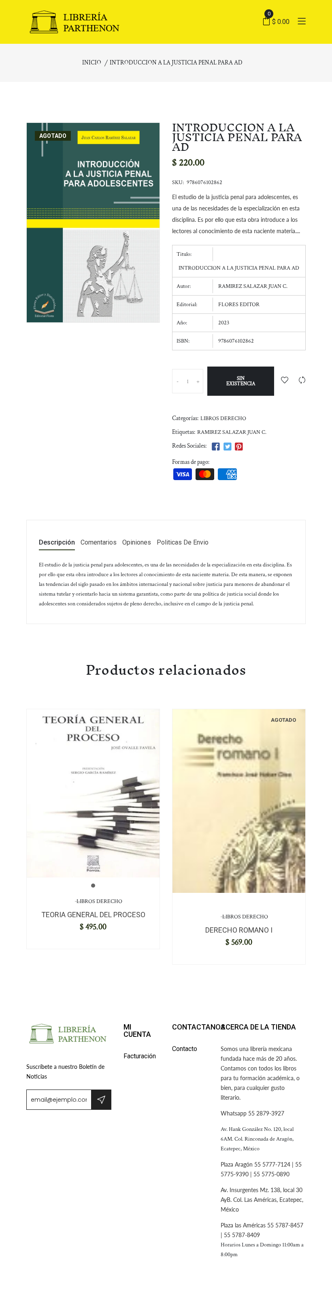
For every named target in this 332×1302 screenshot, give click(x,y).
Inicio (91, 62)
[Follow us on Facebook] (215, 447)
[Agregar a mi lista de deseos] (284, 381)
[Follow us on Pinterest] (238, 447)
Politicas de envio (183, 542)
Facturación (139, 1056)
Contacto (184, 1049)
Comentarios (99, 542)
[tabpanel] (93, 793)
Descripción (57, 542)
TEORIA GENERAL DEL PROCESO (93, 914)
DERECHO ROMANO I (238, 930)
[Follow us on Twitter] (227, 447)
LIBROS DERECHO (223, 418)
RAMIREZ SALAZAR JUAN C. (231, 432)
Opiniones (136, 542)
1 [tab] (93, 886)
